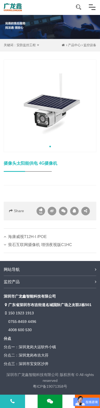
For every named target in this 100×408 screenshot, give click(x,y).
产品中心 (74, 45)
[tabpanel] (50, 106)
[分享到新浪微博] (52, 211)
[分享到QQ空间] (74, 211)
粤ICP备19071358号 (50, 387)
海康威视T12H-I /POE (27, 236)
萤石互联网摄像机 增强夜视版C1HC (40, 244)
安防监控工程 (26, 45)
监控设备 (89, 45)
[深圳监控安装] (13, 7)
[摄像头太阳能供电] (50, 106)
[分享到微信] (63, 211)
